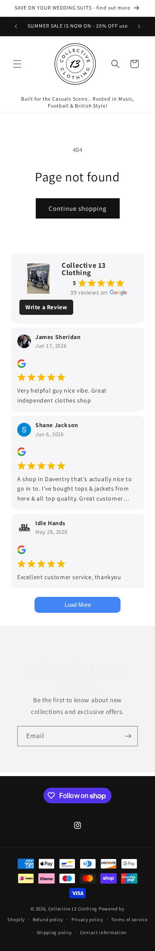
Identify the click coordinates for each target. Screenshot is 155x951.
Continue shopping (78, 208)
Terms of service (129, 919)
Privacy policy (87, 919)
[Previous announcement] (15, 26)
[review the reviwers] (21, 366)
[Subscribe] (127, 736)
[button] (17, 63)
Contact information (103, 932)
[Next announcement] (139, 26)
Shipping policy (54, 932)
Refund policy (48, 919)
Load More (78, 605)
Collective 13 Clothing (72, 909)
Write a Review (46, 307)
